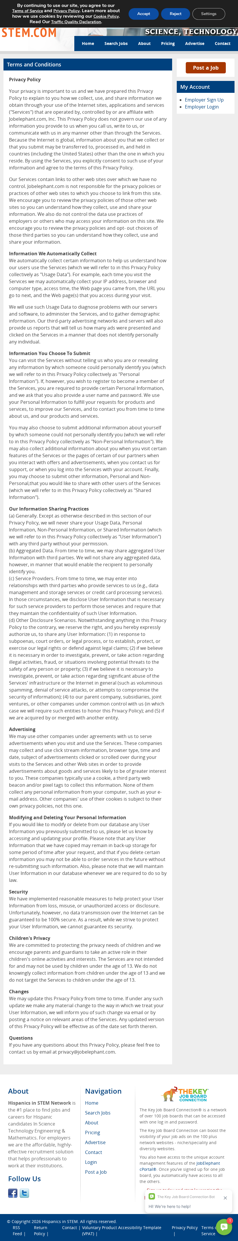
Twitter (24, 1193)
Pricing (168, 43)
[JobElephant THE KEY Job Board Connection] (185, 1089)
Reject (175, 14)
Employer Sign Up (204, 100)
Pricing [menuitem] (92, 1132)
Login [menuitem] (91, 1162)
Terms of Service (27, 11)
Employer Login (202, 107)
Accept (143, 14)
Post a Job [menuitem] (96, 1172)
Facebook (12, 1193)
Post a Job (206, 67)
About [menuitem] (91, 1122)
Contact (222, 43)
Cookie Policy (106, 16)
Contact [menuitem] (93, 1152)
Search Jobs (116, 43)
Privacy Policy (66, 11)
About (144, 43)
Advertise (194, 43)
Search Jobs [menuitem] (98, 1113)
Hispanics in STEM (60, 1221)
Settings (209, 14)
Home (88, 43)
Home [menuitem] (91, 1103)
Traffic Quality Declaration (76, 22)
